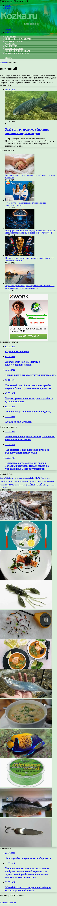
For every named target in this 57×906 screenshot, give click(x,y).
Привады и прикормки (19, 39)
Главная (3, 62)
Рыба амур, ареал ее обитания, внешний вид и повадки (27, 131)
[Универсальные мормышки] (26, 638)
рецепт (30, 481)
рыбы (41, 484)
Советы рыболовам (17, 51)
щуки (6, 487)
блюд (1, 478)
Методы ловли (14, 41)
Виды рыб (11, 46)
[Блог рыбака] (19, 25)
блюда (7, 477)
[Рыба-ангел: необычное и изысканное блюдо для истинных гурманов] (26, 757)
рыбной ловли (19, 485)
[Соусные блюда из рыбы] (26, 579)
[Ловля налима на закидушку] (26, 519)
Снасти (10, 44)
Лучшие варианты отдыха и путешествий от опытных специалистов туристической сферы (29, 286)
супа (2, 487)
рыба (46, 481)
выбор (14, 478)
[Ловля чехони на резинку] (26, 697)
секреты (47, 485)
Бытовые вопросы (17, 53)
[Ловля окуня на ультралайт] (26, 816)
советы (53, 485)
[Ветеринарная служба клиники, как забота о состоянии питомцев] (19, 173)
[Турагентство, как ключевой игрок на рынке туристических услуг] (19, 200)
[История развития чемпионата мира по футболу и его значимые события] (19, 255)
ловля (39, 477)
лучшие (47, 478)
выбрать (19, 478)
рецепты (39, 481)
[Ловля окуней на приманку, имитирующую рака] (26, 608)
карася (25, 478)
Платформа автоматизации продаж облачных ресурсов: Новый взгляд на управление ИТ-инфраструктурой (30, 231)
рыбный (31, 484)
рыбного (9, 485)
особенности (6, 481)
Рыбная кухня (14, 48)
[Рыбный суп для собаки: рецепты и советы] (26, 727)
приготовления (19, 481)
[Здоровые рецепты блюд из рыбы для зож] (26, 549)
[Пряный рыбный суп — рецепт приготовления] (26, 668)
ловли (30, 477)
